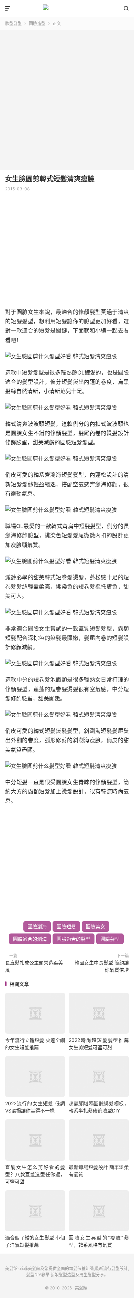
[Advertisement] (67, 97)
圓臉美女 (95, 926)
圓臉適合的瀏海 (30, 939)
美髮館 (67, 8)
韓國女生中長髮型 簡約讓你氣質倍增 (102, 966)
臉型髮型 (13, 23)
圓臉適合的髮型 (73, 939)
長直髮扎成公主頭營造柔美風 (34, 966)
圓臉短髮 (66, 926)
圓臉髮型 (110, 939)
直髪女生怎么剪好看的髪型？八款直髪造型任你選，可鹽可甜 (35, 1174)
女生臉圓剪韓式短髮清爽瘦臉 (49, 179)
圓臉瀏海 (37, 926)
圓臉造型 (37, 23)
